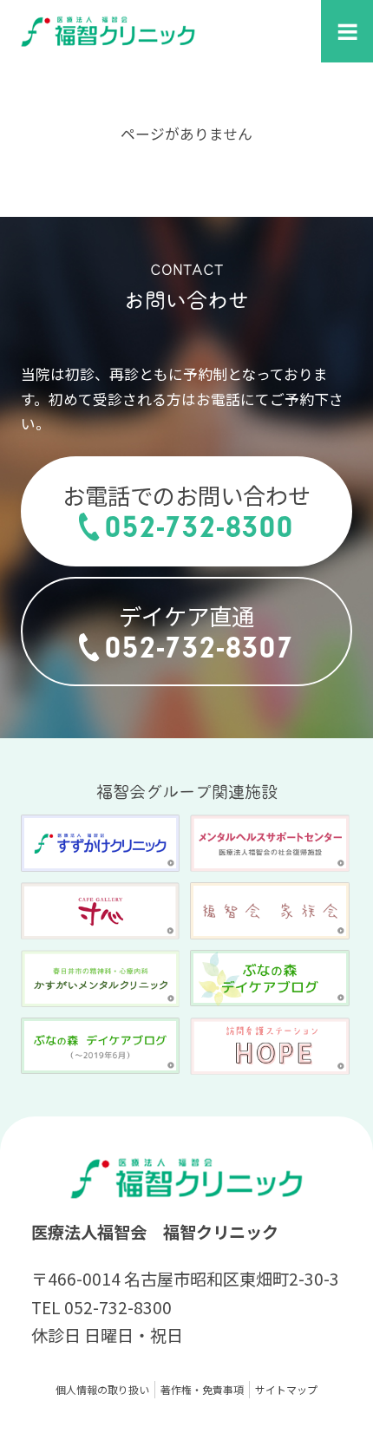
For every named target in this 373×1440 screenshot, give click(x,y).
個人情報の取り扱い (102, 1389)
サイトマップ (286, 1389)
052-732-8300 (199, 527)
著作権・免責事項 (202, 1389)
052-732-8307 (199, 647)
